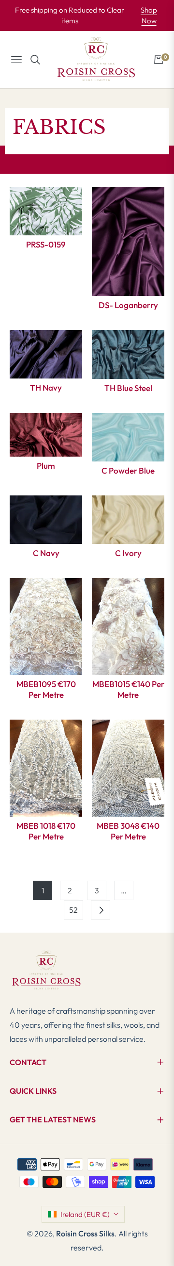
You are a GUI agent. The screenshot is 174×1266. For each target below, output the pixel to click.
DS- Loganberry (128, 305)
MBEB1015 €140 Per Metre (128, 689)
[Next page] (100, 910)
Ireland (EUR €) (85, 1214)
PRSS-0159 (46, 244)
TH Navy (46, 387)
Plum (46, 465)
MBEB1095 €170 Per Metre (46, 689)
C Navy (46, 553)
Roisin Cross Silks (85, 1233)
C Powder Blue (128, 470)
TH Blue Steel (128, 388)
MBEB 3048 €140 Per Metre (128, 831)
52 (73, 910)
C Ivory (128, 553)
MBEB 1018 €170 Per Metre (45, 831)
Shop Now (149, 15)
